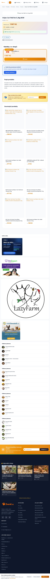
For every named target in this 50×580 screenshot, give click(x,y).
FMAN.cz (3, 551)
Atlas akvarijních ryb (39, 514)
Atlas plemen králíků (39, 512)
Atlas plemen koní (38, 510)
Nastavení (29, 576)
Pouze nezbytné (37, 576)
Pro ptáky (20, 512)
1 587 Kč (13, 24)
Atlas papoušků (38, 521)
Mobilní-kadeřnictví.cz (6, 557)
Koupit (25, 59)
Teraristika (20, 517)
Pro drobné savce (22, 510)
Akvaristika (20, 514)
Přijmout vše (45, 576)
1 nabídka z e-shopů (9, 27)
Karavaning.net (4, 567)
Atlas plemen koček (39, 508)
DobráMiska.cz (15, 51)
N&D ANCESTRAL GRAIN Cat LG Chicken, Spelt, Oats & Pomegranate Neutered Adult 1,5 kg (14, 132)
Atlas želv (37, 523)
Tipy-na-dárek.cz (5, 555)
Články (37, 2)
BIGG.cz (3, 548)
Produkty (18, 2)
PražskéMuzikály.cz (5, 541)
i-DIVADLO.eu (4, 546)
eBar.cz (3, 553)
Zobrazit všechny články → (25, 498)
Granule (21, 6)
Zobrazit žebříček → (10, 72)
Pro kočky (13, 6)
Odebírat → (42, 97)
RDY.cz (3, 544)
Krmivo (17, 6)
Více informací (12, 578)
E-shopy (46, 2)
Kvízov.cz (3, 564)
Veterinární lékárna (22, 521)
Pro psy (19, 505)
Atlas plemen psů (38, 505)
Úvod (3, 6)
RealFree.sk (3, 560)
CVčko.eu (3, 569)
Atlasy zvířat (28, 2)
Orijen (7, 20)
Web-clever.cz (4, 562)
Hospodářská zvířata (22, 519)
